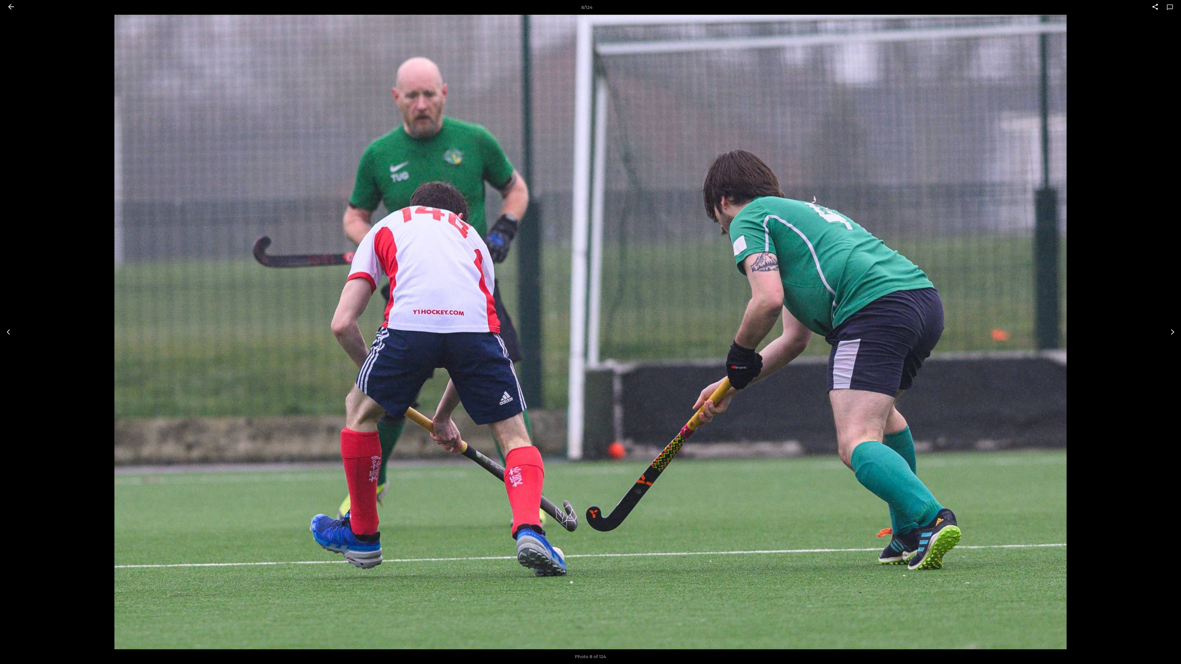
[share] (1155, 7)
